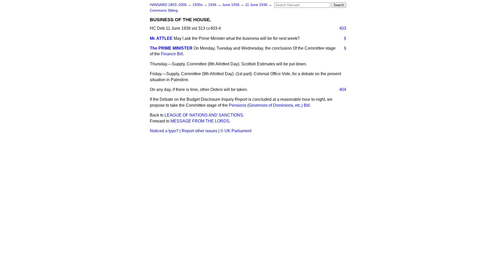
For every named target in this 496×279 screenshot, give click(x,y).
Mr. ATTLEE (161, 38)
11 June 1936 (256, 5)
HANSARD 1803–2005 (168, 5)
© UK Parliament (235, 131)
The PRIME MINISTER (171, 48)
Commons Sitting (164, 10)
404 (342, 89)
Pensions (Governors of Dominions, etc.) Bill (269, 105)
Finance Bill (172, 54)
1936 (213, 5)
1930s (198, 5)
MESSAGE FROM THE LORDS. (200, 121)
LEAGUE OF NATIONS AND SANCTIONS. (204, 115)
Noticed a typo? (164, 131)
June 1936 (231, 5)
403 (342, 28)
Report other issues (199, 131)
